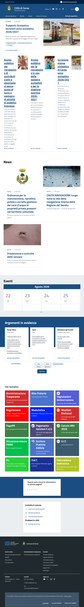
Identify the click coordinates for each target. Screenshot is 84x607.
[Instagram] (56, 9)
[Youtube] (52, 9)
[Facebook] (62, 9)
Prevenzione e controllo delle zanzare (20, 255)
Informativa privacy (48, 560)
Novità (22, 16)
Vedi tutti (42, 371)
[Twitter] (59, 9)
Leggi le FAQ (46, 568)
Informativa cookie (48, 562)
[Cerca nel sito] (77, 9)
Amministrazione (11, 16)
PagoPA (7, 557)
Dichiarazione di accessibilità (50, 565)
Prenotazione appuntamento (13, 555)
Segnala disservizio (48, 557)
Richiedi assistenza (48, 555)
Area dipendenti (9, 562)
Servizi (30, 16)
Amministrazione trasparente (32, 555)
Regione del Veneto (9, 2)
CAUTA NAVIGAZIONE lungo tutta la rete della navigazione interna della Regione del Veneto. (62, 200)
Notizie (9, 191)
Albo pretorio (8, 560)
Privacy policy (68, 596)
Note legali (46, 570)
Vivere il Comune (41, 16)
